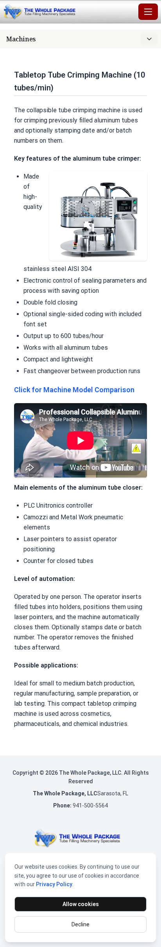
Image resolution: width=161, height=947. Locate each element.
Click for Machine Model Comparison (74, 390)
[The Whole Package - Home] (69, 11)
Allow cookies (81, 904)
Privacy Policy (54, 884)
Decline (80, 924)
